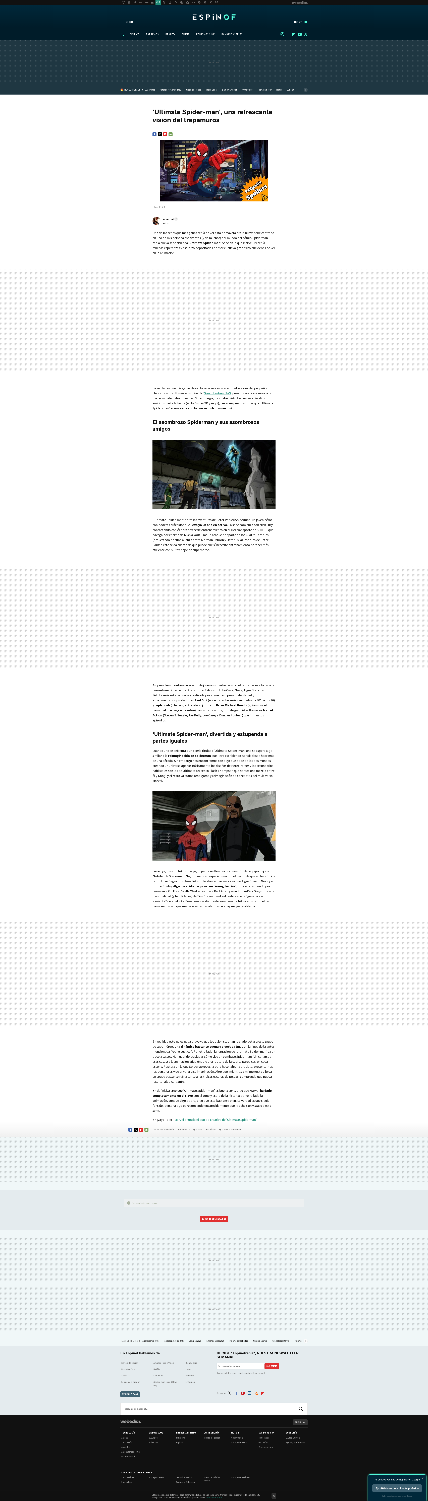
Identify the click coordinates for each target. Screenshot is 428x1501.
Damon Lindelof (229, 89)
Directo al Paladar (212, 1437)
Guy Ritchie (150, 89)
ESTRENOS (152, 34)
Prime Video (247, 89)
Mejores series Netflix (239, 1340)
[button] (170, 219)
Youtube (300, 34)
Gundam (291, 89)
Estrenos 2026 (195, 1340)
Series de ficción (129, 1362)
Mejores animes (260, 1340)
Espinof (214, 17)
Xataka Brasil (127, 1482)
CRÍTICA (134, 34)
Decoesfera (263, 1442)
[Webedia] (130, 1421)
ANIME (185, 34)
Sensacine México (184, 1477)
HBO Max (190, 1375)
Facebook (288, 34)
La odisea (158, 1375)
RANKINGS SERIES (231, 34)
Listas (188, 1369)
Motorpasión (237, 1437)
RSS (256, 1392)
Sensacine (180, 1437)
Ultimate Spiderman (231, 1129)
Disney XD (185, 1129)
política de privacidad (255, 1373)
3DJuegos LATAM (156, 1477)
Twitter (306, 34)
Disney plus (191, 1362)
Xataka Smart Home (130, 1451)
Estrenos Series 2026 (215, 1340)
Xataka (124, 1437)
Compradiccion (265, 1447)
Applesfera (126, 1447)
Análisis (212, 1129)
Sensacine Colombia (185, 1482)
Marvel (199, 1129)
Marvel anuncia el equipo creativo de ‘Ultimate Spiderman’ (215, 1119)
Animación (169, 1129)
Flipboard (294, 34)
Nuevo (298, 22)
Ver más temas (130, 1394)
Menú (129, 22)
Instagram (282, 34)
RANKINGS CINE (205, 34)
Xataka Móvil (127, 1442)
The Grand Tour (264, 89)
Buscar (301, 1409)
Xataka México (128, 1477)
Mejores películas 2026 (174, 1340)
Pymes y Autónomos (295, 1442)
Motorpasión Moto (239, 1442)
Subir (298, 1422)
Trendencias (263, 1437)
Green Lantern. (217, 393)
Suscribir (271, 1366)
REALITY (170, 34)
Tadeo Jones (211, 89)
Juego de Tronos (193, 89)
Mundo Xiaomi (128, 1456)
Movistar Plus (128, 1369)
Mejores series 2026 (150, 1340)
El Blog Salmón (293, 1437)
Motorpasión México (240, 1477)
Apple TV (125, 1375)
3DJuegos (153, 1437)
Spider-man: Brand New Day (165, 1383)
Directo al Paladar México (212, 1478)
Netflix (279, 89)
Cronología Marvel (281, 1340)
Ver (216, 1219)
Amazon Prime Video (163, 1362)
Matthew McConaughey (170, 89)
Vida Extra (153, 1442)
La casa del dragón (130, 1381)
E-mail (171, 134)
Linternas (190, 1381)
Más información (214, 1497)
